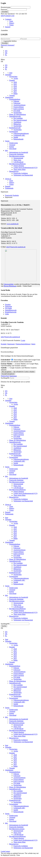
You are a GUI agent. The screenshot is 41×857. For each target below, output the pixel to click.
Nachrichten (13, 521)
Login (23, 340)
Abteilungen (9, 542)
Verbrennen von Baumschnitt (23, 620)
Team (11, 21)
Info (6, 595)
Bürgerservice (14, 616)
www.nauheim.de (13, 224)
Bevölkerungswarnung (16, 601)
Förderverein (13, 588)
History (11, 23)
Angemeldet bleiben (10, 41)
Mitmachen (17, 569)
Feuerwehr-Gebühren (20, 618)
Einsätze (8, 304)
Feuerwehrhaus (18, 552)
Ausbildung (17, 567)
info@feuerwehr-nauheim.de (15, 247)
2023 (15, 533)
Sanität (15, 582)
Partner (11, 591)
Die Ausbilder (18, 563)
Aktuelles (8, 519)
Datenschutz (5, 376)
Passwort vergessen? (8, 45)
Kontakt (4, 344)
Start (6, 518)
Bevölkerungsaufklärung (17, 609)
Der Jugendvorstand (20, 565)
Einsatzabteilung (14, 544)
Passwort (4, 9)
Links (7, 314)
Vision (11, 25)
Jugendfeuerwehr (11, 310)
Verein (7, 586)
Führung (16, 546)
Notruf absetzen (18, 610)
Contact (7, 851)
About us (8, 179)
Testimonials (9, 188)
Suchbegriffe (5, 378)
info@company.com (7, 16)
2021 (15, 536)
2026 (15, 527)
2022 (15, 535)
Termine (12, 540)
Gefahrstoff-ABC (19, 580)
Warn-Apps (17, 605)
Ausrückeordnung (19, 550)
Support (7, 27)
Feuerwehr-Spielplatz (16, 599)
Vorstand (12, 590)
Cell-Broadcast (18, 607)
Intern (33, 344)
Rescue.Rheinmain (10, 286)
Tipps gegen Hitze (19, 614)
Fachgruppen (13, 576)
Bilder (15, 538)
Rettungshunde (18, 584)
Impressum (11, 344)
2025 (15, 529)
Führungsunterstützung (21, 578)
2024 (15, 531)
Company (8, 19)
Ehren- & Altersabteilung (17, 559)
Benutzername (5, 7)
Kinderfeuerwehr (10, 312)
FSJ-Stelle (8, 308)
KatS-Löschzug (18, 554)
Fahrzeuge (8, 306)
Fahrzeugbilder (9, 284)
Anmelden (5, 12)
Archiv (15, 523)
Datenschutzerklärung (23, 344)
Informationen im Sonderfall (18, 597)
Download (12, 593)
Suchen (4, 626)
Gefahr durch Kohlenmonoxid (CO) (25, 612)
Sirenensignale (18, 603)
